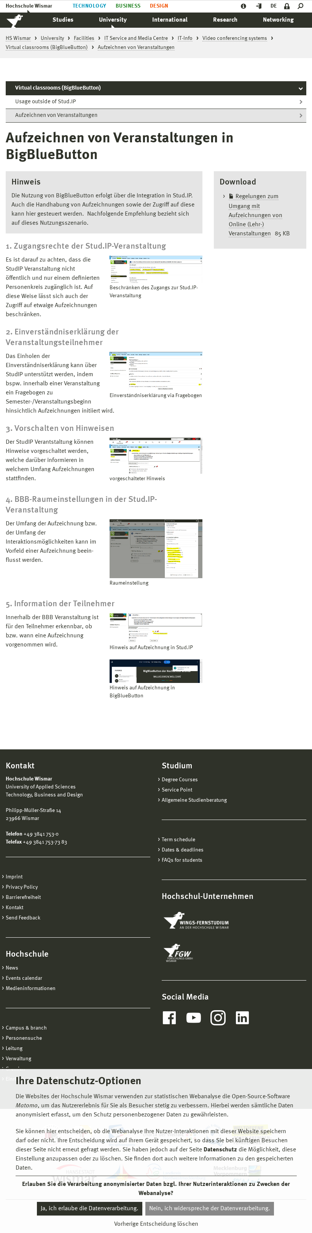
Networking (278, 20)
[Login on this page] (287, 6)
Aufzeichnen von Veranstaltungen (56, 115)
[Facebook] (169, 1017)
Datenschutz (220, 1150)
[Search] (302, 6)
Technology (90, 6)
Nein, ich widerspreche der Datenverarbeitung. (209, 1209)
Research (225, 20)
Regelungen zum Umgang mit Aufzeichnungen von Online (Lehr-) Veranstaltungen (255, 215)
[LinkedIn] (242, 1017)
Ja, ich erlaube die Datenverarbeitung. (89, 1209)
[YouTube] (193, 1017)
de (274, 6)
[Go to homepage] (23, 20)
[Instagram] (218, 1017)
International (170, 20)
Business (128, 6)
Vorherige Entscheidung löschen (156, 1224)
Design (159, 6)
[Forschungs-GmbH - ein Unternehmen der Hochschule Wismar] (196, 952)
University (113, 20)
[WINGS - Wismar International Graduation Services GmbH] (204, 921)
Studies (63, 20)
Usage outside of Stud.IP (45, 102)
